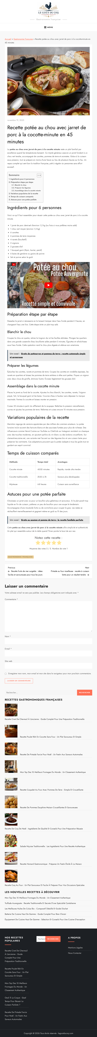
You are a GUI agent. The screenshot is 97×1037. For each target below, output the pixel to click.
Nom (8, 636)
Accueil (8, 39)
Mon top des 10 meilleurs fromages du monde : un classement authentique (53, 772)
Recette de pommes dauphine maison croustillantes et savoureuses (49, 807)
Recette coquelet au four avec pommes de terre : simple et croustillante (51, 789)
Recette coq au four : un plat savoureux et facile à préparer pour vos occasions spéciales (44, 885)
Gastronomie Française (23, 39)
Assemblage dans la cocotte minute (28, 190)
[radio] (38, 543)
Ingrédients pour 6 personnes (22, 179)
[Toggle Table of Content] (38, 175)
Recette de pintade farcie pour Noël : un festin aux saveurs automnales (51, 754)
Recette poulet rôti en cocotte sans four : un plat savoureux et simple (50, 736)
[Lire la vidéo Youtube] (48, 285)
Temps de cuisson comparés (22, 196)
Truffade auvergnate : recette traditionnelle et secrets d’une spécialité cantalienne (40, 903)
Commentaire (11, 599)
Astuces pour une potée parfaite (24, 199)
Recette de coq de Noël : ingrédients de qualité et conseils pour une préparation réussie (44, 828)
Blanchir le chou (20, 185)
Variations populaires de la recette (24, 193)
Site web (8, 661)
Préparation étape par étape (22, 182)
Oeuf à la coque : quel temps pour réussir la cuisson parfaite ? (15, 1001)
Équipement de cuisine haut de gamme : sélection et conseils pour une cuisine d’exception (45, 919)
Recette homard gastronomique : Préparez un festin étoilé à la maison (51, 864)
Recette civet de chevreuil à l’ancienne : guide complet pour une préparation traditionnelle (44, 719)
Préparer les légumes (23, 188)
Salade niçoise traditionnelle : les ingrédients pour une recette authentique (52, 846)
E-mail (8, 648)
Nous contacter (74, 953)
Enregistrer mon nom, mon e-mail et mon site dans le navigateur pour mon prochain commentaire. (49, 673)
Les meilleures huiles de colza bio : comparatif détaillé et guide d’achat (36, 908)
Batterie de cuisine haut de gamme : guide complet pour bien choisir (35, 914)
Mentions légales (75, 947)
